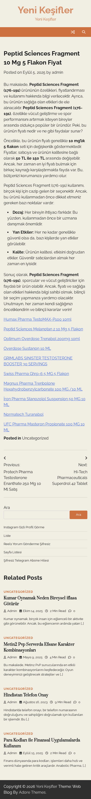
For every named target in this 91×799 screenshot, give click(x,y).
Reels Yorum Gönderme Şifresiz (27, 544)
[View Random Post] (72, 32)
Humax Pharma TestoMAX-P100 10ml (37, 319)
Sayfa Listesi (13, 552)
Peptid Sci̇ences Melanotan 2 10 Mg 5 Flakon (43, 329)
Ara (7, 507)
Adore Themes (32, 792)
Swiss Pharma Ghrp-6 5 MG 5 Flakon (36, 373)
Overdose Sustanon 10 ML (27, 348)
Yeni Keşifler (45, 10)
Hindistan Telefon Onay (26, 695)
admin (57, 72)
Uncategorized (35, 438)
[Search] (83, 32)
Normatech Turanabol (23, 414)
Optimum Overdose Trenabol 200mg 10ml (42, 338)
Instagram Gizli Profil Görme (24, 527)
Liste (7, 536)
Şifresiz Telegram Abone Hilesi (26, 560)
